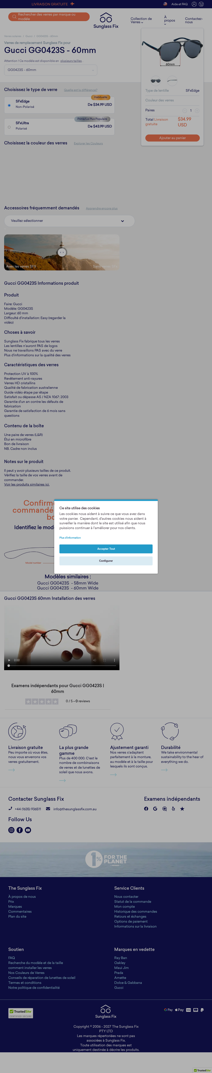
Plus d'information (70, 538)
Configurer (106, 561)
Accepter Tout (106, 549)
